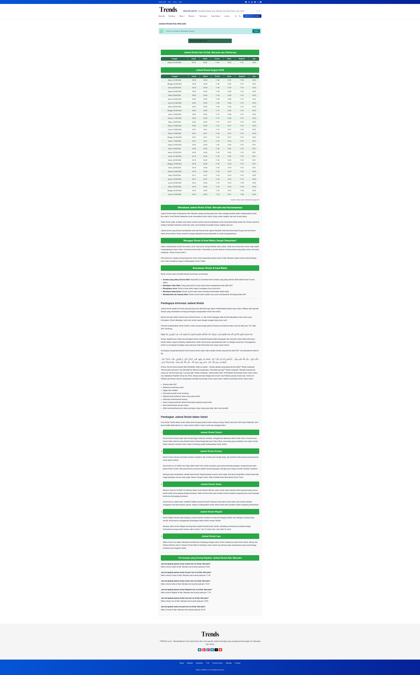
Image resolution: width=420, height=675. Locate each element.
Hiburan (191, 16)
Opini (180, 2)
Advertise (199, 663)
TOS (207, 663)
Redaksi (190, 663)
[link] (246, 2)
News (181, 16)
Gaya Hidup (215, 16)
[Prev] (257, 11)
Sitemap (229, 663)
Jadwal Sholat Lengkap (252, 16)
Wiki (169, 2)
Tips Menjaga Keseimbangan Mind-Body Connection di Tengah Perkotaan (223, 11)
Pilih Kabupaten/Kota (198, 41)
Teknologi (202, 16)
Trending (171, 16)
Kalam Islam (162, 2)
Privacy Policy (218, 663)
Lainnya (227, 16)
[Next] (259, 11)
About (182, 663)
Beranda (162, 16)
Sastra (175, 2)
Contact (237, 663)
